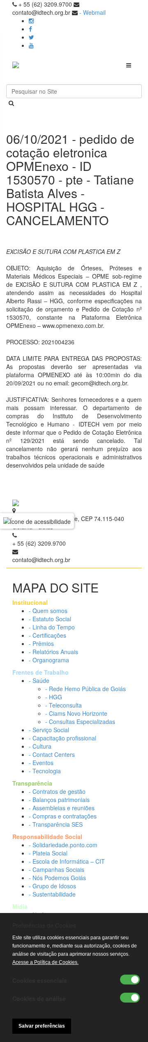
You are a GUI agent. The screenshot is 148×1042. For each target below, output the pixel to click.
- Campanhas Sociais (56, 869)
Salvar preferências (41, 1026)
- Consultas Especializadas (80, 721)
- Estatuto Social (50, 619)
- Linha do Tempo (52, 627)
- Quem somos (48, 610)
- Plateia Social (48, 853)
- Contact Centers (52, 754)
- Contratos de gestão (57, 791)
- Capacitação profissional (62, 738)
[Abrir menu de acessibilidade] (37, 521)
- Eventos (41, 762)
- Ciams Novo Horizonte (76, 713)
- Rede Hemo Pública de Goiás (85, 689)
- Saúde (39, 680)
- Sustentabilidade (52, 894)
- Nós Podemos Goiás (57, 878)
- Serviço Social (49, 730)
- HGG (53, 697)
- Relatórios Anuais (53, 652)
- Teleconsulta (63, 705)
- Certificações (47, 635)
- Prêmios (41, 643)
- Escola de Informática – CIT (67, 861)
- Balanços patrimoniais (59, 799)
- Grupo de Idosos (52, 886)
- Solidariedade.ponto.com (63, 845)
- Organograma (49, 660)
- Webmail (92, 12)
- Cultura (40, 746)
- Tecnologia (45, 771)
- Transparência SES (56, 824)
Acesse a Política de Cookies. (45, 962)
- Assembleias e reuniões (62, 808)
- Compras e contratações (63, 816)
